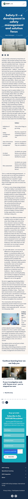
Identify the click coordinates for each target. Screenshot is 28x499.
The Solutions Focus (13, 333)
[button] (5, 399)
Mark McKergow (9, 35)
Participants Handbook (18, 490)
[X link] (2, 55)
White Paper (10, 92)
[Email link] (8, 55)
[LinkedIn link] (5, 55)
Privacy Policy (7, 490)
